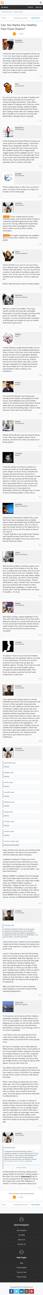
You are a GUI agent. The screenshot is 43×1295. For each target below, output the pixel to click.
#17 (40, 903)
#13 (40, 596)
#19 (40, 1126)
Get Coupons (21, 1230)
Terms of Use (21, 1272)
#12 (40, 545)
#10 (40, 446)
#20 (40, 1187)
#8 (40, 375)
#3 (40, 166)
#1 (40, 76)
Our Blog (21, 1235)
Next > (22, 34)
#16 (40, 741)
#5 (40, 244)
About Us (21, 1240)
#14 (40, 635)
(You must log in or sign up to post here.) (21, 1193)
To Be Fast (7, 56)
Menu (6, 7)
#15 (40, 678)
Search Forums (7, 12)
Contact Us (22, 1244)
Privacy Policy (21, 1277)
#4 (40, 196)
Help (21, 1263)
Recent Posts (18, 12)
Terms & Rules (22, 1267)
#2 (40, 120)
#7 (40, 327)
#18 (40, 995)
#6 (40, 288)
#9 (40, 414)
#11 (40, 497)
